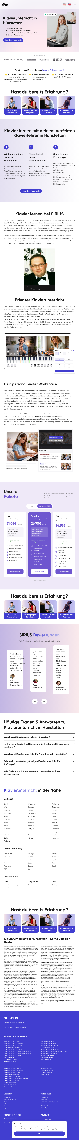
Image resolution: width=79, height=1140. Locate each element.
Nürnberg (7, 829)
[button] (74, 4)
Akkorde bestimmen (10, 1119)
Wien (6, 807)
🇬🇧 (69, 4)
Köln (29, 835)
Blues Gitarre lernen (10, 1084)
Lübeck (30, 810)
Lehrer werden (8, 1104)
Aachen (54, 822)
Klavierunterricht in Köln (48, 1041)
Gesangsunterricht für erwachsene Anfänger (17, 1051)
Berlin (6, 838)
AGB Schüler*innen (47, 1106)
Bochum (31, 819)
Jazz (29, 869)
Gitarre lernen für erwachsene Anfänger (16, 1078)
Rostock (7, 810)
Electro (54, 854)
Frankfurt (31, 832)
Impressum (7, 1108)
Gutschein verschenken (48, 1104)
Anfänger (55, 885)
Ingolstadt (31, 816)
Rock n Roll (8, 854)
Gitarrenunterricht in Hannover (13, 1070)
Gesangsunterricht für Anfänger (13, 1049)
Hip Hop (55, 860)
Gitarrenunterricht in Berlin (12, 1072)
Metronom (44, 1099)
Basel (6, 826)
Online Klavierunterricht (48, 1047)
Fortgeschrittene (34, 882)
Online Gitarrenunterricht (11, 1074)
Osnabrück (56, 807)
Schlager (31, 854)
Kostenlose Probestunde (13, 40)
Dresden (55, 826)
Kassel (54, 813)
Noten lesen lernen (9, 1121)
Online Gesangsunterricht (12, 1047)
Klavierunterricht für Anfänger (50, 1049)
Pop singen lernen (9, 1057)
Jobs (5, 1101)
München (31, 838)
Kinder (54, 882)
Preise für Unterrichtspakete (49, 1101)
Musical (30, 857)
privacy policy (52, 1129)
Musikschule (7, 1097)
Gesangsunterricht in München (13, 1045)
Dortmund (55, 829)
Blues (30, 863)
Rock (53, 863)
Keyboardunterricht (47, 1070)
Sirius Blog (44, 1108)
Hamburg (55, 835)
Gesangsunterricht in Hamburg (13, 1043)
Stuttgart (31, 829)
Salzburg (31, 807)
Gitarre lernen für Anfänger (12, 1076)
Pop (5, 863)
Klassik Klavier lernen (47, 1055)
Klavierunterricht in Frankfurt (49, 1045)
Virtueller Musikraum (10, 1099)
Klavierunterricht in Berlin (48, 1043)
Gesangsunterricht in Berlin (12, 1041)
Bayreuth (31, 826)
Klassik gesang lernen (10, 1059)
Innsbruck (7, 816)
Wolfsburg (55, 804)
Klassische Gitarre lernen (11, 1087)
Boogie (30, 866)
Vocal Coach (45, 1074)
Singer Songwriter (46, 1068)
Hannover (55, 838)
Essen (54, 816)
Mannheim (7, 813)
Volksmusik (55, 857)
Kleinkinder (31, 885)
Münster (54, 810)
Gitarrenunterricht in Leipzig (12, 1068)
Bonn (6, 822)
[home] (6, 4)
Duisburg (7, 819)
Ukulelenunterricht (46, 1072)
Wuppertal (31, 804)
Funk (29, 860)
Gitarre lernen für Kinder (11, 1080)
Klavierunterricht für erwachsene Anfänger (54, 1051)
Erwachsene (8, 888)
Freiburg (7, 841)
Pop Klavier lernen (46, 1059)
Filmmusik (7, 866)
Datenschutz (8, 1106)
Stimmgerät (44, 1097)
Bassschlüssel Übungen (11, 1123)
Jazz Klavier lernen (47, 1057)
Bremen (6, 832)
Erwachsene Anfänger (11, 885)
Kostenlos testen (15, 571)
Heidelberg (32, 813)
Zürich (6, 804)
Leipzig (54, 832)
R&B (5, 869)
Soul (5, 860)
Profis (6, 882)
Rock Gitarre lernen (10, 1082)
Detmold (55, 819)
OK (39, 1134)
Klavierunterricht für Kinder (49, 1053)
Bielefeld (31, 822)
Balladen (7, 857)
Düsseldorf (7, 835)
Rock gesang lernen (10, 1061)
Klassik (54, 866)
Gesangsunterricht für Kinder (12, 1055)
